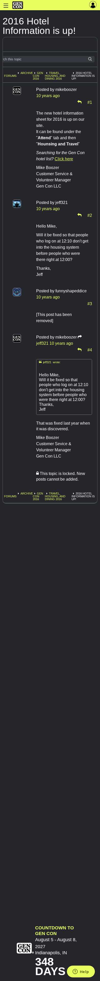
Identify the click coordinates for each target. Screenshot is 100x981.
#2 (89, 215)
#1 (89, 102)
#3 (89, 303)
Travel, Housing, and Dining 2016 (55, 75)
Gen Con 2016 (38, 75)
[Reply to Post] (79, 102)
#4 (89, 350)
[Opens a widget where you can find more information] (81, 972)
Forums (10, 75)
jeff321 (42, 343)
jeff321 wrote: (50, 362)
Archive (27, 72)
